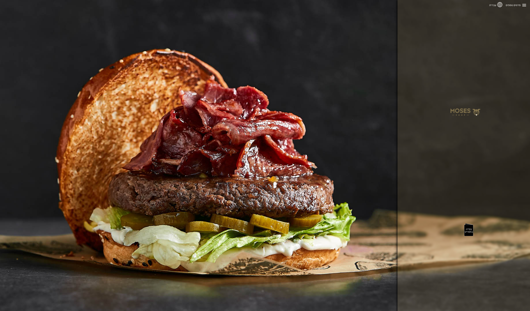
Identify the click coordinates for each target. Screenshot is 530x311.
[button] (468, 230)
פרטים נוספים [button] (513, 5)
